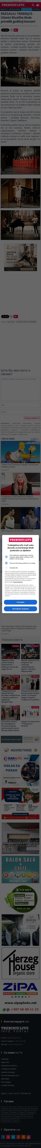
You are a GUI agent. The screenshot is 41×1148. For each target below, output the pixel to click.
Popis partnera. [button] (18, 582)
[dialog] (20, 574)
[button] (20, 567)
